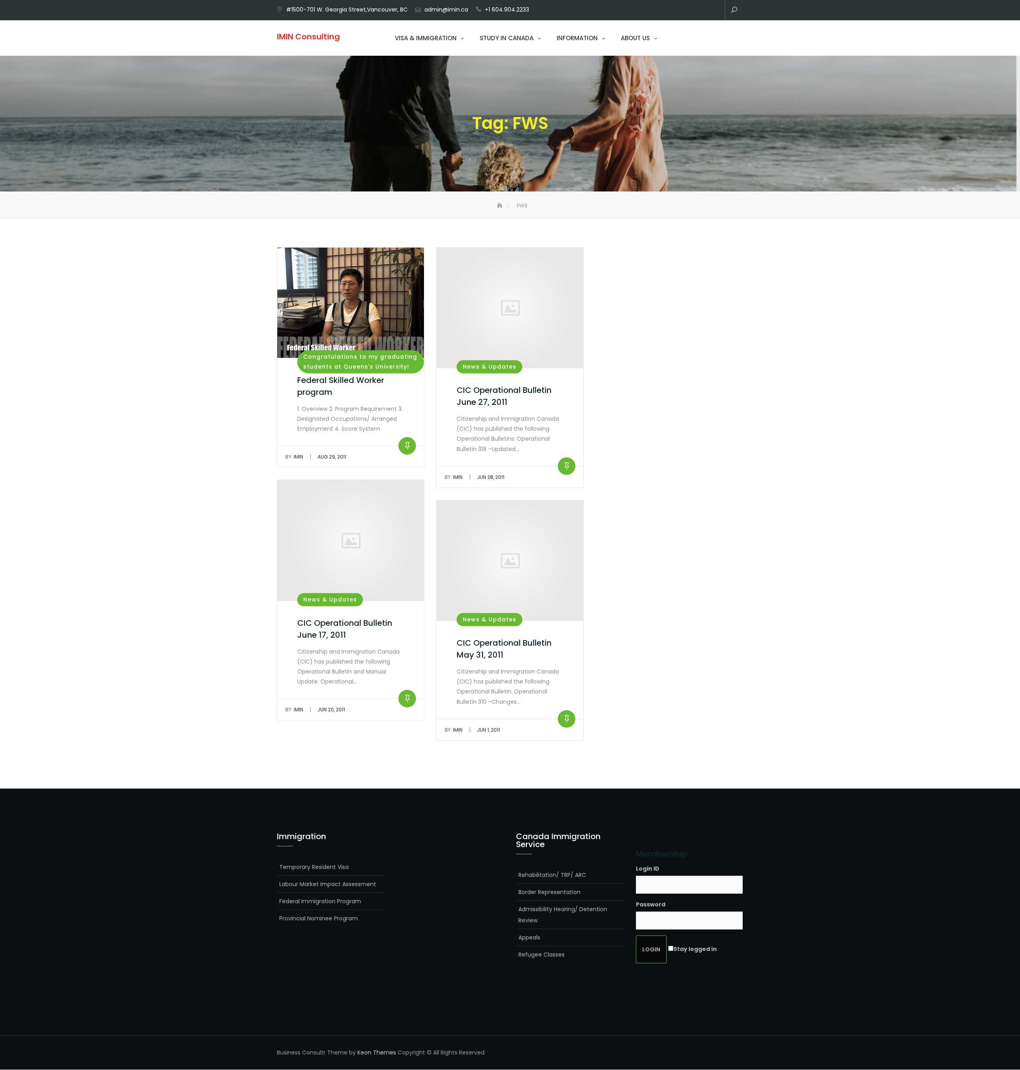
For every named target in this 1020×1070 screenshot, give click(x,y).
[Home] (500, 205)
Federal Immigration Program (320, 901)
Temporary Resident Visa (314, 867)
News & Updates (489, 367)
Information (577, 38)
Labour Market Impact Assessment (327, 884)
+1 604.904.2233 (507, 10)
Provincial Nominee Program (318, 918)
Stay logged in (695, 949)
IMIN (294, 456)
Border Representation (549, 892)
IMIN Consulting (308, 36)
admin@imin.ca (446, 10)
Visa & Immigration (426, 38)
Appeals (529, 937)
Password (650, 904)
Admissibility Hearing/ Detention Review (562, 914)
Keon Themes (376, 1052)
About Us (635, 38)
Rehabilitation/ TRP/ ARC (552, 875)
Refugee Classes (541, 955)
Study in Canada (507, 38)
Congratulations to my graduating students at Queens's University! (360, 362)
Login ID (647, 869)
